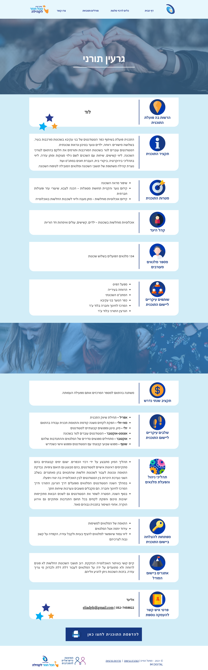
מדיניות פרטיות (113, 660)
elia (85, 607)
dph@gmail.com (101, 607)
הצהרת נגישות (131, 660)
